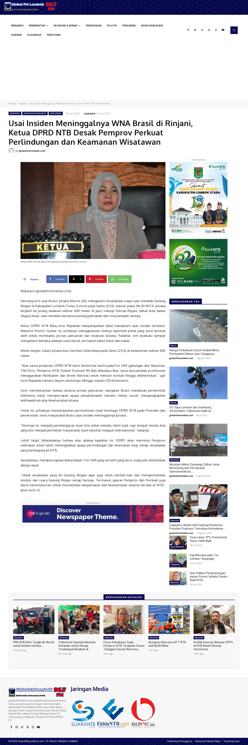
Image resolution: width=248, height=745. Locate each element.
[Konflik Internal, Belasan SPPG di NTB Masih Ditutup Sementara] (214, 619)
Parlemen (55, 113)
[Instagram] (195, 30)
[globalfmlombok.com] (12, 151)
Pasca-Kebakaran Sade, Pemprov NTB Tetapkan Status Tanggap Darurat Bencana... (124, 645)
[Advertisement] (124, 71)
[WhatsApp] (216, 30)
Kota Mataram (177, 546)
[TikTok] (202, 30)
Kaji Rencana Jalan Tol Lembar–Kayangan (204, 556)
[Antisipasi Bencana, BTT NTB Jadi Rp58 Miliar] (169, 619)
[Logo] (31, 6)
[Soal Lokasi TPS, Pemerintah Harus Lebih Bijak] (178, 543)
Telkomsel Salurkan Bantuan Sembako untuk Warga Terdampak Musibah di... (77, 645)
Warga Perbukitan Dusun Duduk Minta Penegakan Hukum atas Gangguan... (194, 352)
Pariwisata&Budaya (35, 113)
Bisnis (173, 345)
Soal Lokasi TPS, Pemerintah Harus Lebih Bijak (208, 539)
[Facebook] (188, 30)
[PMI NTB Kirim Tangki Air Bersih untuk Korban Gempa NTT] (33, 619)
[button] (234, 30)
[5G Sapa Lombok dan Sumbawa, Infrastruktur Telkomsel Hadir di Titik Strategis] (198, 383)
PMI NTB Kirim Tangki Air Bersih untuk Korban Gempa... (33, 643)
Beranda (12, 103)
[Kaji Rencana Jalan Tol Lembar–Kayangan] (178, 560)
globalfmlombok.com (32, 150)
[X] (209, 30)
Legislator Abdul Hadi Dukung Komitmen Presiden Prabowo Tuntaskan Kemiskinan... (197, 526)
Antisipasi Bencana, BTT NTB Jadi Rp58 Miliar (167, 643)
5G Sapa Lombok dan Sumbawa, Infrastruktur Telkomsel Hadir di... (191, 409)
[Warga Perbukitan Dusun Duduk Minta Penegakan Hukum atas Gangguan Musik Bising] (198, 325)
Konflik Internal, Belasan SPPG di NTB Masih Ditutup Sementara (213, 645)
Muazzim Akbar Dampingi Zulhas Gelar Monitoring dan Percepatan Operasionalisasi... (194, 468)
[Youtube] (223, 30)
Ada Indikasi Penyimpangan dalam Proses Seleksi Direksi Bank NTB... (208, 576)
